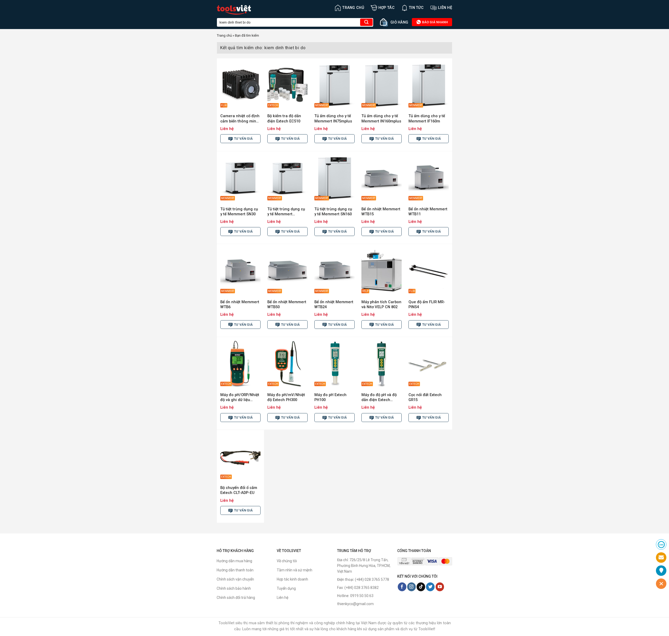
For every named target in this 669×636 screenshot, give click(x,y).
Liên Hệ (445, 7)
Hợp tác (386, 7)
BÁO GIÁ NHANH (434, 22)
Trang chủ (353, 7)
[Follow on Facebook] (402, 586)
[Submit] (366, 22)
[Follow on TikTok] (421, 586)
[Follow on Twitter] (430, 586)
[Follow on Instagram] (411, 586)
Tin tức (416, 7)
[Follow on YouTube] (440, 586)
